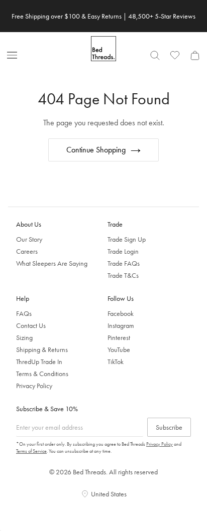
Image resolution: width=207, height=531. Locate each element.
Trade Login (123, 251)
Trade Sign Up (127, 239)
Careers (27, 251)
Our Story (29, 239)
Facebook (121, 313)
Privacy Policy (34, 385)
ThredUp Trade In (39, 361)
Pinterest (119, 337)
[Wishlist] (175, 55)
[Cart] (195, 55)
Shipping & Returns (42, 349)
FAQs (24, 313)
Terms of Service (31, 451)
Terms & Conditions (42, 373)
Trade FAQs (124, 263)
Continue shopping (96, 149)
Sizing (24, 337)
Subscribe (169, 427)
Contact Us (31, 325)
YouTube (119, 349)
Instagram (121, 325)
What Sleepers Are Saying (51, 263)
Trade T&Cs (123, 275)
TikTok (116, 361)
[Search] (155, 55)
